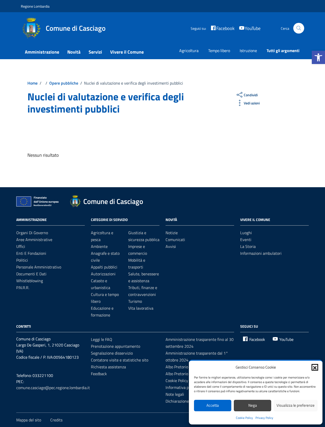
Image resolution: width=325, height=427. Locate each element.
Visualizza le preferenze (296, 405)
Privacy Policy (264, 417)
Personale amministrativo (38, 267)
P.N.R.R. (22, 287)
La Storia (248, 246)
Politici (22, 260)
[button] (318, 57)
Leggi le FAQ (101, 339)
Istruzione (248, 51)
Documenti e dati (31, 274)
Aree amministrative (34, 239)
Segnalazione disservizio (112, 353)
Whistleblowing (29, 281)
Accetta (212, 405)
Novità (73, 52)
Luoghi (246, 233)
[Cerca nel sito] (298, 28)
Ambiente (99, 246)
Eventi (245, 239)
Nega (252, 405)
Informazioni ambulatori (261, 253)
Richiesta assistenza (108, 367)
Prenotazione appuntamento (115, 346)
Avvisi (171, 246)
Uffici (20, 246)
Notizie (172, 233)
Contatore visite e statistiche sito (119, 360)
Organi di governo (32, 233)
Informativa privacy (182, 387)
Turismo (135, 301)
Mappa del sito (28, 420)
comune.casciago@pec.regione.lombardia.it (53, 388)
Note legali (175, 394)
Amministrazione (42, 52)
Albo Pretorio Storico (183, 374)
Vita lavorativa (140, 308)
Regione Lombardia (35, 6)
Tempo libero (219, 51)
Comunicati (175, 239)
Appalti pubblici (104, 267)
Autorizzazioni (103, 274)
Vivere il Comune (127, 52)
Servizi (95, 52)
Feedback (99, 374)
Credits (56, 420)
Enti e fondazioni (31, 253)
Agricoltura (189, 51)
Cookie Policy (244, 417)
